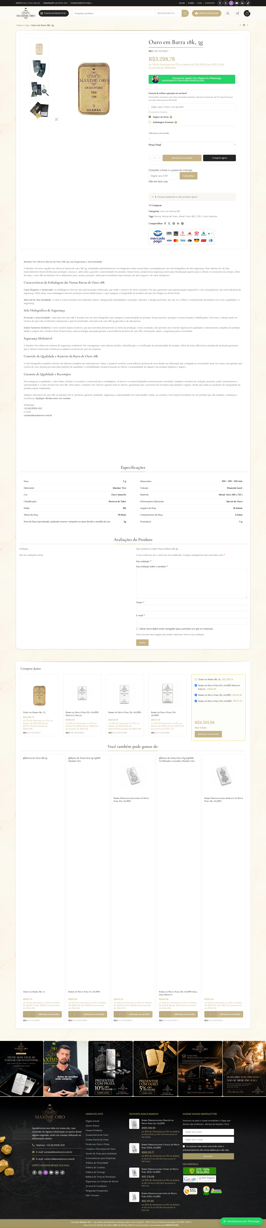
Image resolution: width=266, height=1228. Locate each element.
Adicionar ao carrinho (182, 158)
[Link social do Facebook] (220, 3)
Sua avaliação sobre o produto (152, 566)
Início (19, 25)
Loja (27, 25)
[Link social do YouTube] (236, 3)
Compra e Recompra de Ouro (100, 1148)
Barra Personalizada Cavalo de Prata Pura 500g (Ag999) (161, 1146)
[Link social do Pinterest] (173, 223)
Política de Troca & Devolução (101, 1176)
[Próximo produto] (248, 25)
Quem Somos (92, 1125)
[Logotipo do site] (26, 13)
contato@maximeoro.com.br (38, 415)
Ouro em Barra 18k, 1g (34, 991)
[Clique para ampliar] (56, 119)
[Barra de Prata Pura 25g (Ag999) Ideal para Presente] (178, 873)
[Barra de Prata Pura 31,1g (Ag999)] (167, 693)
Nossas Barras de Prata (97, 1139)
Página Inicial (92, 1121)
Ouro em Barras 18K (170, 211)
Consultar (188, 175)
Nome (140, 602)
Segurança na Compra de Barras (102, 1181)
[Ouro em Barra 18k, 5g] (39, 693)
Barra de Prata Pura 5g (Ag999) (84, 991)
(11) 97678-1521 (55, 3)
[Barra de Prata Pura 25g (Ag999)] (124, 693)
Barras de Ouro (169, 216)
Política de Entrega (95, 1172)
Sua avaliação (143, 561)
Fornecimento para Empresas (101, 1158)
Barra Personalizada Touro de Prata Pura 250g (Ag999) (160, 1170)
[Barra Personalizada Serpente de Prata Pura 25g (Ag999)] (223, 776)
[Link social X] (225, 3)
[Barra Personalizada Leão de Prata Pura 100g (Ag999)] (134, 1201)
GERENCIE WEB (171, 1225)
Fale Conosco (92, 1195)
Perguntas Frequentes (97, 1190)
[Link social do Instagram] (231, 3)
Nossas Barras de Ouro (97, 1135)
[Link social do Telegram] (182, 223)
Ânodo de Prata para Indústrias (101, 1153)
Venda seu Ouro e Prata (97, 1144)
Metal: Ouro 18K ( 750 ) (190, 216)
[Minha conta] (228, 13)
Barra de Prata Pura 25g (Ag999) (124, 712)
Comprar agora (219, 158)
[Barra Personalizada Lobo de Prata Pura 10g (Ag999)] (133, 776)
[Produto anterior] (240, 25)
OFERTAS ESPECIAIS (208, 13)
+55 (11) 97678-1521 (33, 408)
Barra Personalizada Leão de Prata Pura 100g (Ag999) (159, 1195)
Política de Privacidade (97, 1162)
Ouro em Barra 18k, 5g (34, 712)
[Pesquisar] (185, 13)
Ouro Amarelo (210, 216)
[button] (42, 1014)
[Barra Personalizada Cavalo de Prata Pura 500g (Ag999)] (134, 1153)
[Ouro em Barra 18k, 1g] (42, 873)
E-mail (140, 615)
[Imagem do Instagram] (66, 1068)
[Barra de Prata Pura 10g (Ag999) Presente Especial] (82, 693)
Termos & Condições (96, 1186)
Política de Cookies (95, 1167)
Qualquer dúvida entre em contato (53, 398)
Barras (158, 216)
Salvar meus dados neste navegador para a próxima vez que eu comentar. (176, 628)
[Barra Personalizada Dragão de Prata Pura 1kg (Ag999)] (134, 1128)
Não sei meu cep (158, 181)
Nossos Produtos (94, 1130)
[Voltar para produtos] (244, 25)
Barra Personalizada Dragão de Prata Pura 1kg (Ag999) (158, 1122)
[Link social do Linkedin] (242, 3)
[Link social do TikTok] (248, 3)
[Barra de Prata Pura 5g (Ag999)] (87, 873)
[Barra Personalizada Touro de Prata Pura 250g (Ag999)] (134, 1177)
